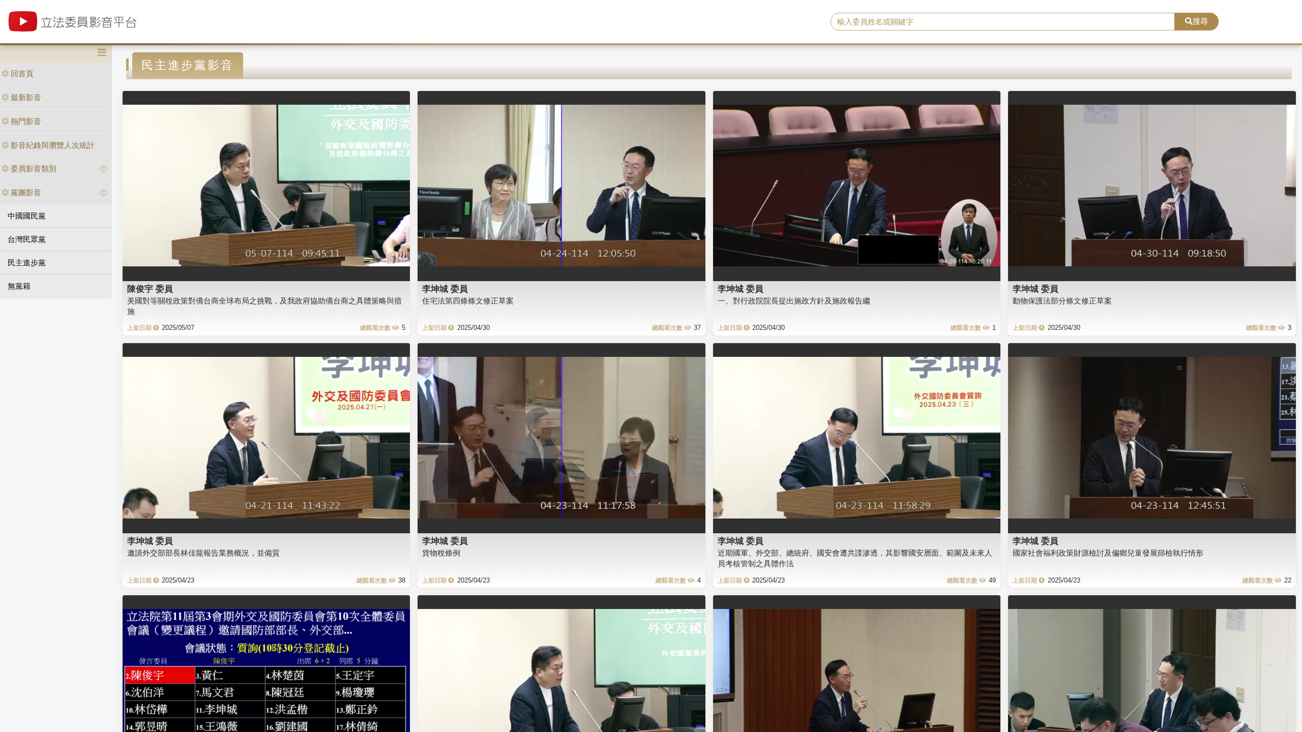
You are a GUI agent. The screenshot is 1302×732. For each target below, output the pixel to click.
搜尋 (1200, 21)
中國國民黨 (27, 215)
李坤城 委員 (445, 288)
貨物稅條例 (441, 552)
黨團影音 (26, 192)
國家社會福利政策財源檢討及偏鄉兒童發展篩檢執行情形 (1108, 552)
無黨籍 (19, 286)
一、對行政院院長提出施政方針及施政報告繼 (794, 300)
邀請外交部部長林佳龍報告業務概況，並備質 (203, 552)
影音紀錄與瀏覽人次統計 (53, 145)
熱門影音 (26, 121)
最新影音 (26, 97)
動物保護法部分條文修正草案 (1062, 300)
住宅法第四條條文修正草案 (468, 300)
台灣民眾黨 (27, 239)
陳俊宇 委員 (150, 288)
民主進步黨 (27, 262)
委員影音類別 (33, 168)
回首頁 (22, 73)
